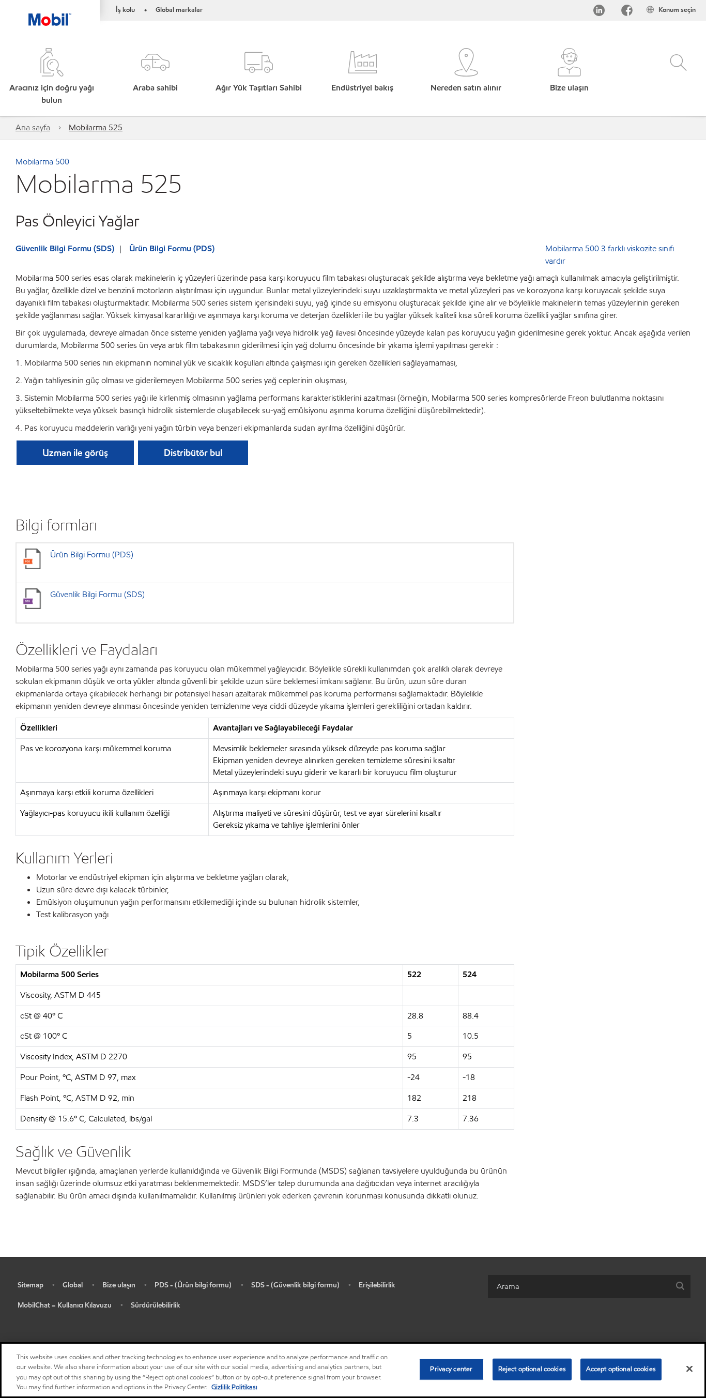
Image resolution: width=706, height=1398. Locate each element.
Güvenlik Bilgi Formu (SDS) (65, 248)
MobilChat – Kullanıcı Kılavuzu (65, 1305)
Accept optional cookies (621, 1369)
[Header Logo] (50, 13)
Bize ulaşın (118, 1285)
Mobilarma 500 (42, 161)
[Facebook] (627, 12)
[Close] (689, 1368)
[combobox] (589, 1286)
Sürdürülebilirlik (155, 1305)
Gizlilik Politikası (234, 1387)
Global (73, 1285)
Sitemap (30, 1285)
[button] (155, 77)
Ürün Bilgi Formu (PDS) (171, 248)
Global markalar (179, 9)
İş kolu (125, 9)
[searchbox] (579, 1286)
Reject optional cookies (532, 1369)
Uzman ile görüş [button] (75, 453)
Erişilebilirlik (377, 1285)
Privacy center (451, 1369)
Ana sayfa (33, 127)
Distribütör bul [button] (193, 453)
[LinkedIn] (599, 12)
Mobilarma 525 (95, 127)
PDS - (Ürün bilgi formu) (193, 1285)
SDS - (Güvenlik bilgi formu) (295, 1285)
